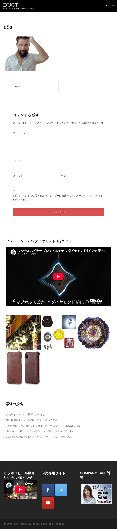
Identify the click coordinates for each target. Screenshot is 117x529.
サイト (64, 175)
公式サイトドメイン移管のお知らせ (25, 414)
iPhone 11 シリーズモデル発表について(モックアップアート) (39, 431)
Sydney (60, 523)
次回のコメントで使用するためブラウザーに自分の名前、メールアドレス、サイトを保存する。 (58, 197)
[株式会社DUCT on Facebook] (48, 490)
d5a (17, 86)
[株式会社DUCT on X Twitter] (61, 490)
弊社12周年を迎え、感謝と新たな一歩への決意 (31, 420)
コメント (19, 133)
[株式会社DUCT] (19, 5)
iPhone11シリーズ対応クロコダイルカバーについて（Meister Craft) (43, 425)
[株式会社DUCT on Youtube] (48, 503)
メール (17, 175)
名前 (16, 160)
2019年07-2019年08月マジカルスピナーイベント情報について (40, 436)
